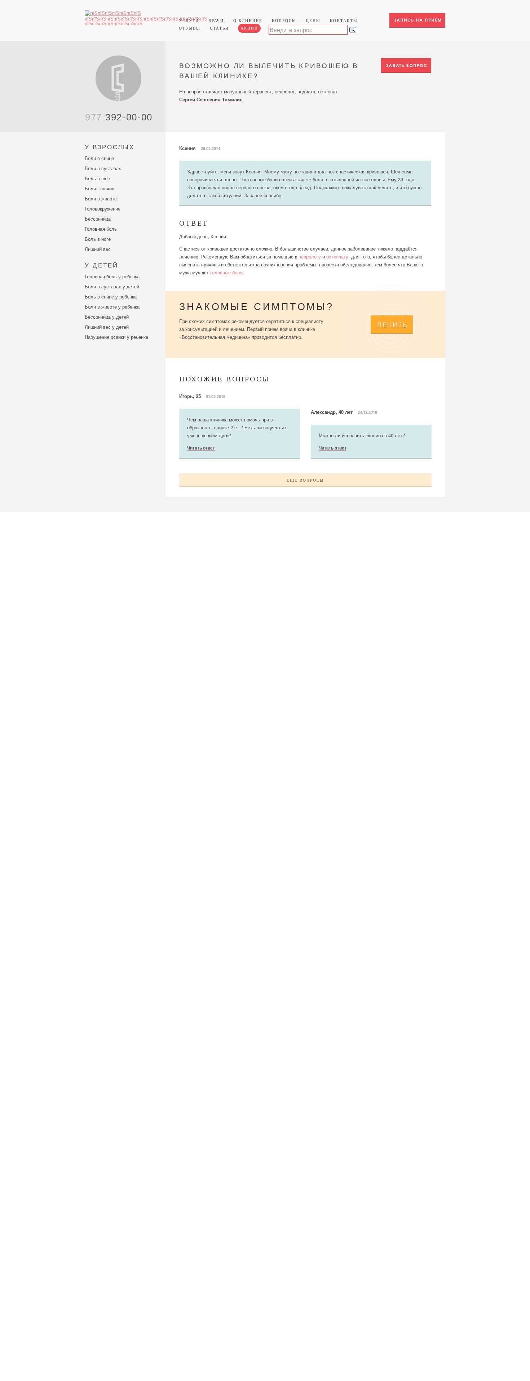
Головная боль (101, 228)
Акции (249, 28)
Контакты (344, 20)
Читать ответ (201, 448)
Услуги (189, 20)
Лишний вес (98, 248)
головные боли (226, 272)
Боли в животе (101, 198)
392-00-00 (119, 117)
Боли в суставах (103, 168)
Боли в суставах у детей (112, 286)
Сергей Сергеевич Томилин (211, 99)
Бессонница (98, 218)
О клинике (247, 20)
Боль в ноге (98, 238)
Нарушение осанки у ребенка (116, 336)
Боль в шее (97, 178)
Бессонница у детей (107, 316)
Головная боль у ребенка (112, 276)
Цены (313, 20)
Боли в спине (99, 158)
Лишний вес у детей (107, 326)
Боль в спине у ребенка (111, 296)
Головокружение (102, 208)
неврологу (310, 256)
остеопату (337, 256)
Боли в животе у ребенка (112, 306)
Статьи (219, 28)
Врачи (216, 20)
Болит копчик (99, 188)
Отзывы (189, 28)
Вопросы (284, 20)
